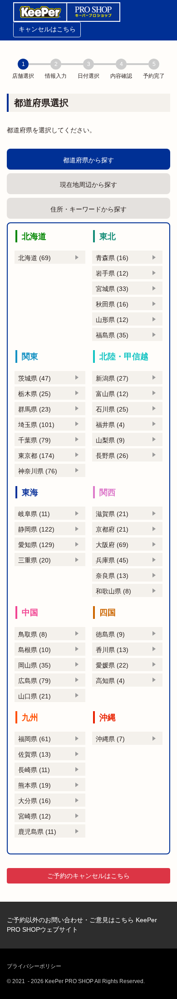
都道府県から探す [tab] (88, 160)
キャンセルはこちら (47, 29)
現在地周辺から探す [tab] (88, 184)
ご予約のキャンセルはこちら (88, 875)
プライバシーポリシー (34, 966)
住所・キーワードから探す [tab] (88, 209)
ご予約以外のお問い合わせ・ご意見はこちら (70, 920)
